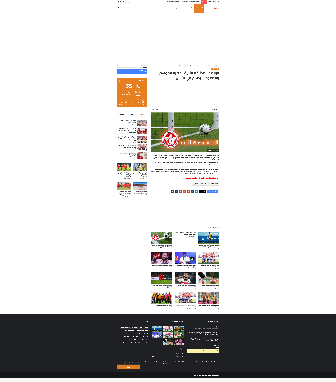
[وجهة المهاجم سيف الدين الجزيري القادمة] (185, 278)
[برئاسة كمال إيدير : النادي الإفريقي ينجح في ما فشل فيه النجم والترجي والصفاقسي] (142, 131)
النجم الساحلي (145, 342)
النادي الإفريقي (145, 339)
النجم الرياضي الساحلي (122, 339)
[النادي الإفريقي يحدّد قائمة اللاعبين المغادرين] (185, 297)
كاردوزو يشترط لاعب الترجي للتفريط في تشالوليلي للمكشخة (140, 175)
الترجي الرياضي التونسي (125, 327)
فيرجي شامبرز (129, 342)
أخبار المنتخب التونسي (212, 178)
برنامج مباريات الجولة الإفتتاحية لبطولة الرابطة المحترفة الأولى (162, 246)
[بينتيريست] (188, 191)
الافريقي (146, 327)
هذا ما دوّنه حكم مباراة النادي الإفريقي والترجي (128, 122)
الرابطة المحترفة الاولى (143, 333)
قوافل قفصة (121, 342)
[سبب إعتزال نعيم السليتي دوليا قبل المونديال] (161, 278)
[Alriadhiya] (216, 8)
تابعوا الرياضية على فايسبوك (195, 178)
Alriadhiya (195, 375)
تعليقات (122, 114)
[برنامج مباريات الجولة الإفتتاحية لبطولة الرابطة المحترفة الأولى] (161, 238)
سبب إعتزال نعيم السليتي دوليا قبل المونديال (162, 286)
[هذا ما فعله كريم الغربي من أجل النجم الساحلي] (161, 258)
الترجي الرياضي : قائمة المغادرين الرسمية (163, 306)
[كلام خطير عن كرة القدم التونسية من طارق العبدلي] (185, 258)
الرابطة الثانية (213, 183)
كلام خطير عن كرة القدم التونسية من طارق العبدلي (186, 266)
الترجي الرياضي (135, 327)
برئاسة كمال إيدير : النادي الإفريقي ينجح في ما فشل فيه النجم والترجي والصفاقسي (127, 130)
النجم (130, 339)
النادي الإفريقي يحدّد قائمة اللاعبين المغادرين (186, 306)
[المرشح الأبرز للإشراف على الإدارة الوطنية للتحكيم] (208, 278)
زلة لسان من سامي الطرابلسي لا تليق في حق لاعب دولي (127, 146)
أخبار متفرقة (178, 7)
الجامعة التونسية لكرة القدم (142, 330)
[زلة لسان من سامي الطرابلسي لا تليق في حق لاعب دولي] (142, 147)
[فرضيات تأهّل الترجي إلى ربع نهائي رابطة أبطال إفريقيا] (208, 298)
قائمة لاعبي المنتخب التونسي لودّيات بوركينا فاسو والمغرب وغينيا (125, 193)
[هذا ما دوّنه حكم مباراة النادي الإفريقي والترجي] (142, 123)
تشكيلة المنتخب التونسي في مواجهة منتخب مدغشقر (124, 175)
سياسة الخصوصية (163, 362)
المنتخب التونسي (145, 336)
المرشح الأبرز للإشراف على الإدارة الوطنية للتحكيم (210, 286)
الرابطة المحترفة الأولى (129, 330)
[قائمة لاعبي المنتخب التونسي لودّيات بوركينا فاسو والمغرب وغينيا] (124, 186)
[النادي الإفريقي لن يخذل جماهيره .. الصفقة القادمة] (208, 257)
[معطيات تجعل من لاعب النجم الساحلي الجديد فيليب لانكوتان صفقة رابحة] (208, 238)
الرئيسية (216, 65)
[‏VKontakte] (180, 191)
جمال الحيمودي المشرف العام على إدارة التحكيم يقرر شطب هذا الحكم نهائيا (127, 139)
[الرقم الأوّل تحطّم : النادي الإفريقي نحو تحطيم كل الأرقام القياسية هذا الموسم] (168, 329)
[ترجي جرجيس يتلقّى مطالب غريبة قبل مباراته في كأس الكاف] (179, 329)
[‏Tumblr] (192, 191)
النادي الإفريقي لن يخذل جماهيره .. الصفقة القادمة (210, 266)
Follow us (216, 345)
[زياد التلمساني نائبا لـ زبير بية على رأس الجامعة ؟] (142, 155)
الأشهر (142, 114)
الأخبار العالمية (188, 7)
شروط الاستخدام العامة (154, 362)
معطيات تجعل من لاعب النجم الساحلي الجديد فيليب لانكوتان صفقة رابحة (185, 1)
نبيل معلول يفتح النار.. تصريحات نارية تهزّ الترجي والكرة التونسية (185, 233)
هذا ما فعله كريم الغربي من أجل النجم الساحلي (162, 266)
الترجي (141, 327)
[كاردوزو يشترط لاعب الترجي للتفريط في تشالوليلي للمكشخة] (140, 167)
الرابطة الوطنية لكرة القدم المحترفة (129, 333)
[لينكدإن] (196, 191)
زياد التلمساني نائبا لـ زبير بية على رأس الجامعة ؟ (127, 154)
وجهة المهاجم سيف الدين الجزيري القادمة (187, 286)
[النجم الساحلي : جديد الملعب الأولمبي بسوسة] (140, 186)
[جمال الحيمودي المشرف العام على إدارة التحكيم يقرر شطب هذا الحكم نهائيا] (142, 139)
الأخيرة (132, 114)
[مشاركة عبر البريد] (176, 191)
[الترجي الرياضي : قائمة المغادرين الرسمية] (161, 298)
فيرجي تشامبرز (137, 342)
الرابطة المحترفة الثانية (200, 183)
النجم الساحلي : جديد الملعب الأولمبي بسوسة (140, 192)
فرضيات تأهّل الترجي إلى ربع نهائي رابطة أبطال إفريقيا (209, 306)
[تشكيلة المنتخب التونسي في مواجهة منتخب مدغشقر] (124, 167)
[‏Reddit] (184, 191)
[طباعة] (172, 191)
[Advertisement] (167, 23)
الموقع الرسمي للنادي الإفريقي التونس (131, 336)
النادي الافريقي (137, 339)
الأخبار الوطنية (199, 7)
